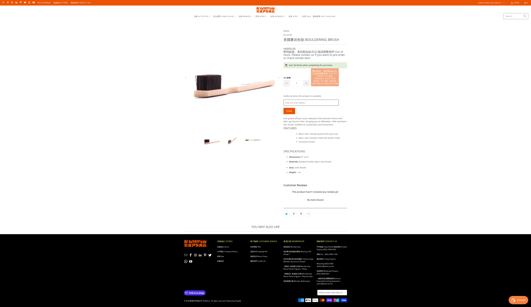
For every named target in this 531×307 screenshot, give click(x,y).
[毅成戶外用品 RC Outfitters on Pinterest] (20, 3)
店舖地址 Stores (61, 3)
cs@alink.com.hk (327, 266)
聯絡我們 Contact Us (80, 3)
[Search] (524, 16)
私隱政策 (220, 261)
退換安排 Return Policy (258, 256)
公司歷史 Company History (227, 251)
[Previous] (186, 77)
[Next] (278, 77)
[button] (202, 16)
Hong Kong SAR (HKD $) (490, 3)
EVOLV (286, 31)
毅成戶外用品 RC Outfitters (200, 301)
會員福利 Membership (291, 247)
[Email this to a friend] (308, 214)
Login (516, 3)
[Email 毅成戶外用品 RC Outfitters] (3, 3)
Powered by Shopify (233, 301)
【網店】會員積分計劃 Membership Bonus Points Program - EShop (296, 267)
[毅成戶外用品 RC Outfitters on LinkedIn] (16, 3)
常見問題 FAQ (255, 247)
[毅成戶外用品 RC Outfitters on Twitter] (25, 3)
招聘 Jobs (220, 256)
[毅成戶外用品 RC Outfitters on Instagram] (12, 3)
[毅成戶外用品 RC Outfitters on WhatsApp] (29, 3)
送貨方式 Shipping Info (258, 251)
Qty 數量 (287, 77)
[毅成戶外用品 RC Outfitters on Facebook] (7, 3)
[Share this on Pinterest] (301, 214)
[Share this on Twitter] (286, 214)
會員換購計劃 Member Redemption (296, 281)
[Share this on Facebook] (294, 214)
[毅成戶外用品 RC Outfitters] (265, 10)
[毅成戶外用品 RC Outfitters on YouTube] (33, 3)
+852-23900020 (44, 3)
